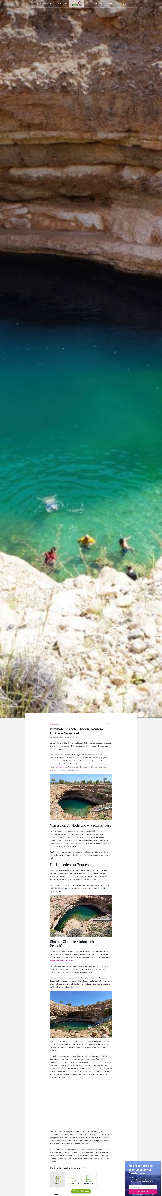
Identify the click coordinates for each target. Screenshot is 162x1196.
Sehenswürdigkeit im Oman (60, 960)
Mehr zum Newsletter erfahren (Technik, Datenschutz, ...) (142, 1194)
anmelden (141, 1191)
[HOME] (76, 3)
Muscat (60, 767)
